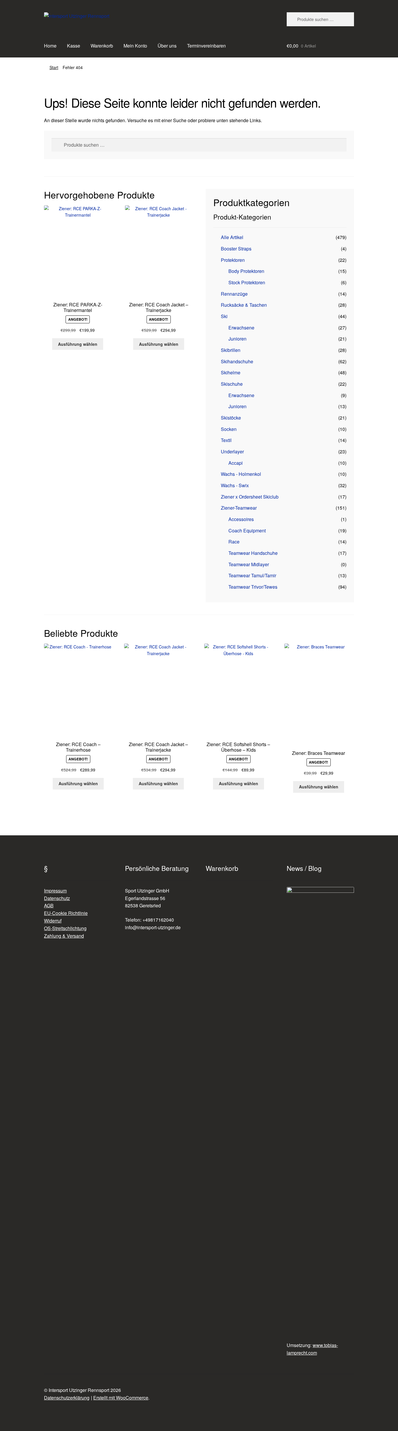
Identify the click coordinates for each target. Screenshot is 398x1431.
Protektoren (233, 260)
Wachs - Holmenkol (241, 474)
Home (50, 45)
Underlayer (232, 451)
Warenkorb (102, 45)
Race (233, 541)
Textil (226, 440)
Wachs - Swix (235, 485)
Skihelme (230, 372)
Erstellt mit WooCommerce (120, 1397)
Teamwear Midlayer (248, 564)
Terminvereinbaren (206, 45)
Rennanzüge (234, 293)
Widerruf (52, 920)
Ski (224, 316)
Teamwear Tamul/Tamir (252, 575)
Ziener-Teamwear (239, 507)
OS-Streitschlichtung (65, 928)
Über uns (167, 45)
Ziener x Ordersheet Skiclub (250, 496)
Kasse (73, 45)
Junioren (237, 338)
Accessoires (241, 519)
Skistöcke (231, 417)
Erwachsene (241, 327)
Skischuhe (232, 383)
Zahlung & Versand (64, 935)
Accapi (235, 463)
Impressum (55, 890)
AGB (49, 905)
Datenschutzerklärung (66, 1397)
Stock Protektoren (246, 282)
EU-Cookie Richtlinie (66, 913)
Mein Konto (135, 45)
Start (54, 67)
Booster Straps (236, 248)
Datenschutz (57, 898)
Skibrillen (230, 350)
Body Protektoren (246, 271)
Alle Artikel (232, 237)
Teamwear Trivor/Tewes (252, 586)
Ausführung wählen (77, 344)
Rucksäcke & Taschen (244, 304)
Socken (229, 429)
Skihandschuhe (237, 361)
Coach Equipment (247, 530)
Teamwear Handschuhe (253, 553)
